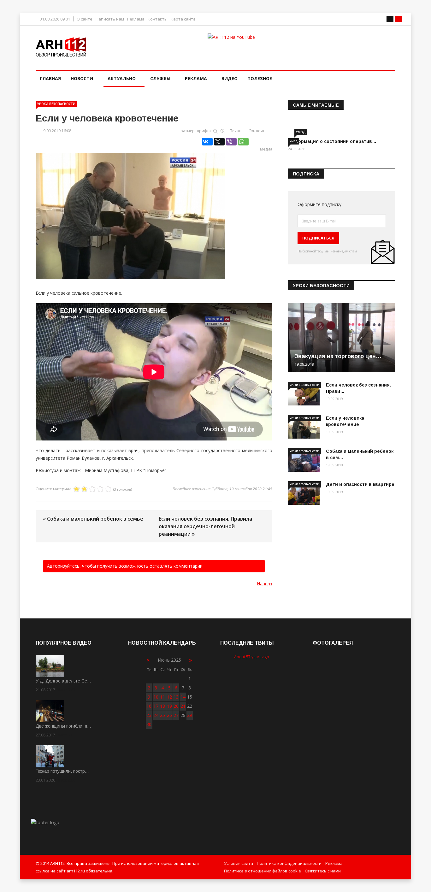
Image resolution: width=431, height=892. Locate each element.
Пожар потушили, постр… (62, 771)
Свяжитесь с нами (323, 871)
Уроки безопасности (56, 104)
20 (176, 706)
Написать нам (110, 19)
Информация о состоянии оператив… (332, 141)
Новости (82, 78)
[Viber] (231, 141)
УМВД (301, 132)
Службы (160, 78)
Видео (229, 78)
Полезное (259, 78)
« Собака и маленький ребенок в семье (93, 518)
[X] (219, 141)
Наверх (264, 584)
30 (148, 724)
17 (155, 706)
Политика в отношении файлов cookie (262, 871)
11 (162, 697)
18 (162, 706)
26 (169, 715)
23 (148, 715)
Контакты (158, 19)
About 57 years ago (251, 656)
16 (148, 706)
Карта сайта (183, 19)
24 (155, 715)
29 (189, 715)
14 (183, 697)
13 (176, 697)
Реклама (136, 19)
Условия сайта (238, 863)
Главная (50, 78)
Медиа (266, 149)
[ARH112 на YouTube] (301, 45)
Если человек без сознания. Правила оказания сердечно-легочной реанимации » (205, 526)
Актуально (122, 78)
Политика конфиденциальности (289, 863)
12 (169, 697)
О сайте (84, 19)
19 (169, 706)
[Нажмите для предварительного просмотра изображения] (154, 209)
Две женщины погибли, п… (63, 726)
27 (176, 715)
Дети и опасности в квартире (360, 484)
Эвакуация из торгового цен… (338, 356)
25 (162, 715)
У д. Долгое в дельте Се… (63, 680)
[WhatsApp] (243, 141)
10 (155, 697)
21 (183, 706)
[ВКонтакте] (207, 141)
